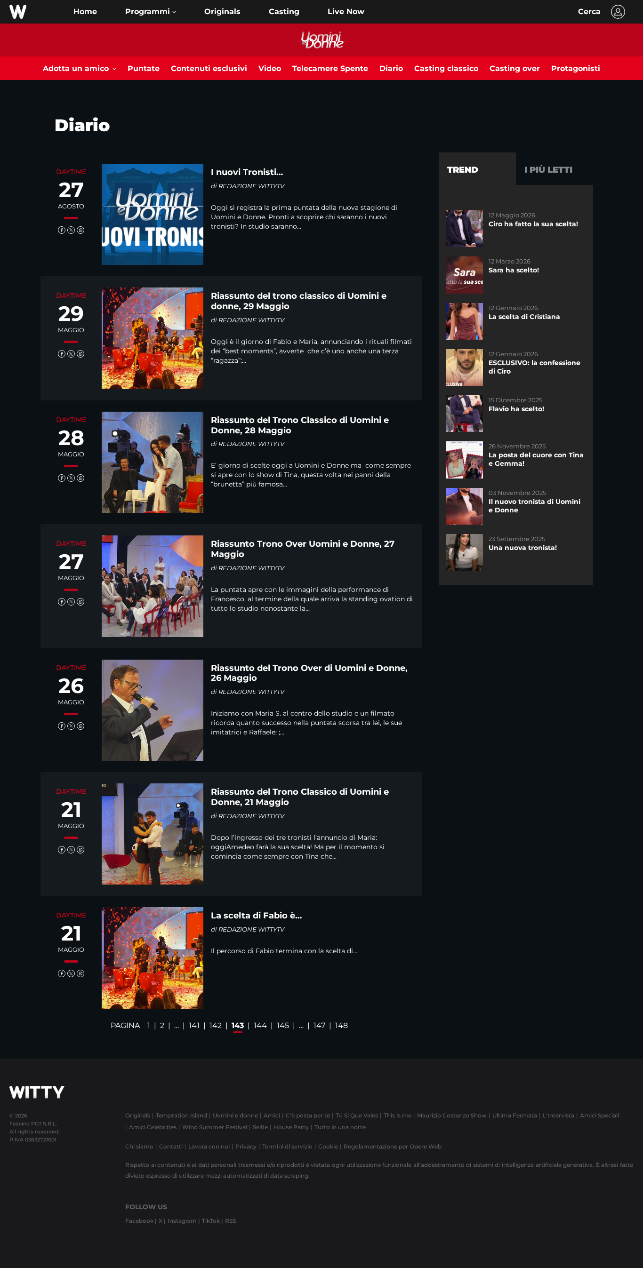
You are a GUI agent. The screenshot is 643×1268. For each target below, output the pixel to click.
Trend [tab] (462, 170)
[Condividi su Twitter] (71, 230)
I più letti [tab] (548, 170)
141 (194, 1025)
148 (341, 1025)
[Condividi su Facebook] (61, 230)
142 (215, 1025)
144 (260, 1025)
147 (319, 1025)
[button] (150, 11)
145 (283, 1025)
